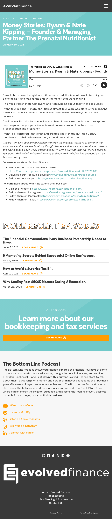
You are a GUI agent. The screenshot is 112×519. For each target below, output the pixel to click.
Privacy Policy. (56, 513)
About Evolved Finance (56, 492)
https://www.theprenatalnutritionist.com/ (57, 188)
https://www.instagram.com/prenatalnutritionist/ (72, 192)
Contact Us (56, 503)
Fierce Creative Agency (89, 513)
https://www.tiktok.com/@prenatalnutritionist (65, 199)
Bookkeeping (56, 495)
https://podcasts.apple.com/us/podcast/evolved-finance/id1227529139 (53, 171)
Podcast (9, 18)
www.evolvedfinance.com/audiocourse (72, 174)
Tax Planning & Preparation (56, 499)
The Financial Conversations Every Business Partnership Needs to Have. (54, 241)
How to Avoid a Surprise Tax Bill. (28, 268)
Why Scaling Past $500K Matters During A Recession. (44, 281)
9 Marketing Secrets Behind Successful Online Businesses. (49, 255)
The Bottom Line (30, 18)
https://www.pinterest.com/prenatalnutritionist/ (69, 196)
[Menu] (106, 6)
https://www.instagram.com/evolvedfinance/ (65, 178)
